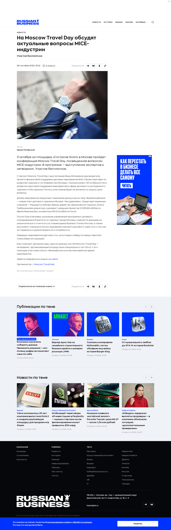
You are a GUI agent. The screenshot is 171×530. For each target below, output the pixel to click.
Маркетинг (127, 451)
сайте (54, 259)
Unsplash (50, 271)
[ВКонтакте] (151, 504)
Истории (108, 22)
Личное (125, 464)
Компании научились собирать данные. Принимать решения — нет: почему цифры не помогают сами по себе (33, 348)
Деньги (125, 459)
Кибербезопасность (97, 472)
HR (88, 480)
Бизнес (90, 464)
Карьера (91, 468)
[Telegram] (145, 504)
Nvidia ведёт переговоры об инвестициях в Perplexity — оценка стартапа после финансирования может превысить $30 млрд (68, 419)
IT (88, 484)
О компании (23, 455)
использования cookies (59, 522)
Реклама (91, 451)
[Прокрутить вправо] (151, 306)
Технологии (128, 480)
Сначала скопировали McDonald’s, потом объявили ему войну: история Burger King (99, 346)
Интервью (141, 22)
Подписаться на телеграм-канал (35, 286)
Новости (96, 22)
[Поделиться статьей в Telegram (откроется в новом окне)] (87, 65)
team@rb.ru (92, 506)
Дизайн (90, 476)
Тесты (55, 476)
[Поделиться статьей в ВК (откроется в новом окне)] (93, 65)
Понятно (138, 524)
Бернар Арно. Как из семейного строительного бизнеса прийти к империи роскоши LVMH (67, 346)
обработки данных (82, 522)
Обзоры (129, 22)
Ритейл (125, 468)
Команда (21, 451)
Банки (90, 459)
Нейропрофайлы (60, 464)
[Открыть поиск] (152, 22)
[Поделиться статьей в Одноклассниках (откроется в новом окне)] (99, 65)
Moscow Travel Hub (44, 264)
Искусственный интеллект (100, 455)
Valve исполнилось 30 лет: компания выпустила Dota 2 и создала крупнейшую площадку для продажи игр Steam (33, 419)
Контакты (22, 459)
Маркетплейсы (129, 455)
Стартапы (127, 476)
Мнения (118, 22)
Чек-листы (57, 472)
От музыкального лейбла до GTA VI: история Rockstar (138, 343)
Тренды (126, 484)
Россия (125, 472)
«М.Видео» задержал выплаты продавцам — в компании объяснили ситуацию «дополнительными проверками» (136, 420)
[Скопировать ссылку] (105, 65)
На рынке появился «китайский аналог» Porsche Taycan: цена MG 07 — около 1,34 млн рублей (103, 417)
